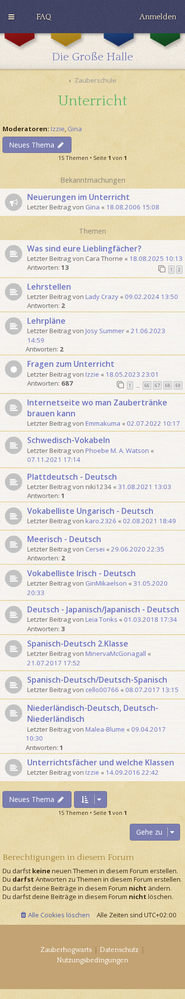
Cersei (95, 549)
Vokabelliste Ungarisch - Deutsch (90, 510)
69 (178, 385)
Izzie (58, 129)
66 (147, 385)
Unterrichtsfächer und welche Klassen (100, 762)
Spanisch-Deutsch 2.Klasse (77, 643)
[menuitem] (44, 16)
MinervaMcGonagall (115, 653)
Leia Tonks (101, 619)
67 (157, 385)
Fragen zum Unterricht (70, 363)
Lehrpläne (46, 320)
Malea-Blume (105, 729)
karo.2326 (100, 520)
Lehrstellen (49, 286)
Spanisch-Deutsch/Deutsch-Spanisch (97, 679)
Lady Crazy (101, 296)
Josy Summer (104, 330)
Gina (75, 129)
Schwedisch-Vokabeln (68, 440)
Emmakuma (102, 423)
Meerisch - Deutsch (64, 539)
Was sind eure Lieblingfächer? (84, 248)
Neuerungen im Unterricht (78, 197)
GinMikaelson (106, 583)
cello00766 (102, 689)
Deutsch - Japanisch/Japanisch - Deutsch (103, 609)
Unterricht (92, 101)
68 (167, 385)
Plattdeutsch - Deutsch (72, 476)
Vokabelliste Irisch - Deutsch (81, 573)
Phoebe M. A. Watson (117, 450)
